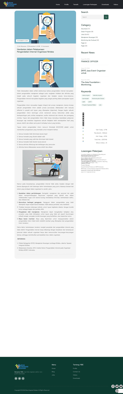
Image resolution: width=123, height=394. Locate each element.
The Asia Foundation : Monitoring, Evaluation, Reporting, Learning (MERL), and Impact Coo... (94, 162)
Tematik (75, 4)
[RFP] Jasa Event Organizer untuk (93, 71)
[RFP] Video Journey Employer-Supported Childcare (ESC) (94, 168)
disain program (86, 95)
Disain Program (86, 31)
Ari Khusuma (22, 46)
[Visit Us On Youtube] (121, 386)
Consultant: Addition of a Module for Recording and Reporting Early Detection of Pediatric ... (93, 155)
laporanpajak (85, 98)
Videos (116, 4)
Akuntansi (84, 29)
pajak (83, 101)
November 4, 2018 (22, 40)
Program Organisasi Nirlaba (89, 105)
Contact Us (76, 372)
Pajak (82, 43)
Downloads (105, 4)
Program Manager (85, 165)
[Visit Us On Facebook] (113, 386)
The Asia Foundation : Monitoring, (91, 83)
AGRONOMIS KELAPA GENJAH (88, 156)
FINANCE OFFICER (89, 61)
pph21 (89, 101)
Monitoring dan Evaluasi (88, 40)
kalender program (97, 95)
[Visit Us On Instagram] (117, 391)
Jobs (82, 34)
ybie (100, 105)
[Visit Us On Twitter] (117, 386)
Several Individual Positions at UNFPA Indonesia (92, 166)
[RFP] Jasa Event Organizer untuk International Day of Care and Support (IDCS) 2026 (93, 160)
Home (58, 4)
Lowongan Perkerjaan (90, 4)
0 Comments (45, 46)
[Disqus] (45, 282)
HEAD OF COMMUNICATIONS (88, 172)
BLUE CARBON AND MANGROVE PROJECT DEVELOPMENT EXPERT (91, 158)
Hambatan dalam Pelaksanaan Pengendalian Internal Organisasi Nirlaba (35, 50)
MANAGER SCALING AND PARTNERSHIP (90, 170)
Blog (53, 372)
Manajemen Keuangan (88, 37)
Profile (66, 4)
